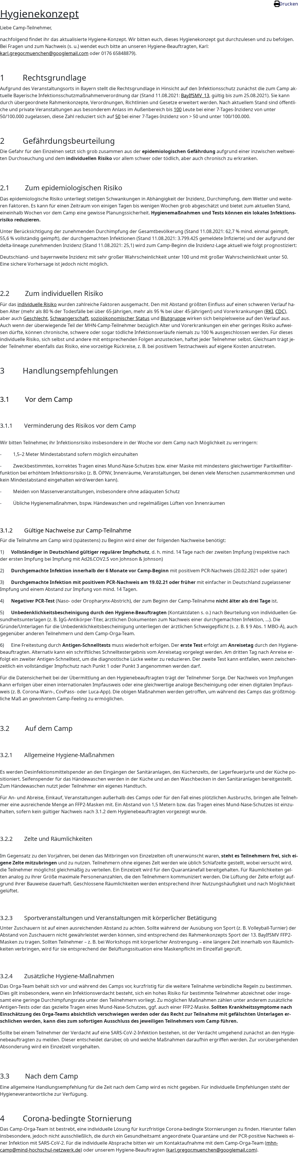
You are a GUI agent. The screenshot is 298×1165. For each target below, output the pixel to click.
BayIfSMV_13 (195, 95)
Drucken (288, 4)
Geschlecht (35, 318)
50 (117, 116)
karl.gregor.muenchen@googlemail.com (44, 53)
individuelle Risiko (37, 304)
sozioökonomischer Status (120, 318)
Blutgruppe (173, 318)
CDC (280, 311)
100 (178, 109)
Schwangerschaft (69, 318)
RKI (269, 311)
